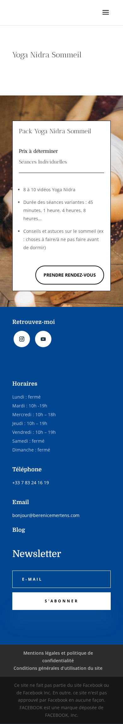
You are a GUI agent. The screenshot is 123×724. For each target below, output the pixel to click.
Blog (18, 530)
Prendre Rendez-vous (70, 275)
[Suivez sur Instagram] (22, 339)
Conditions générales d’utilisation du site (58, 668)
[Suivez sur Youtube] (43, 339)
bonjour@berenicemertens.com (45, 515)
